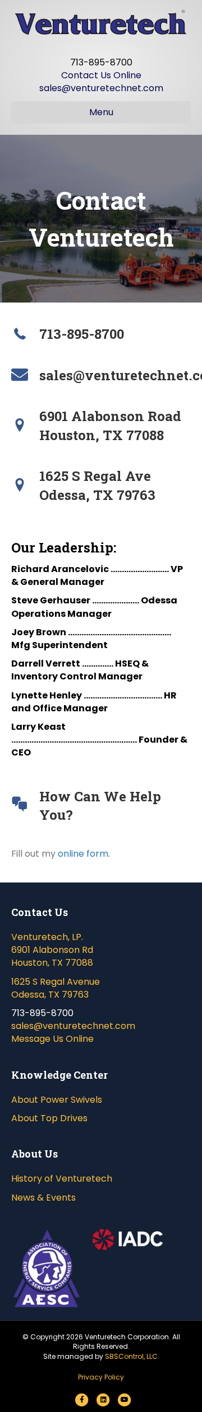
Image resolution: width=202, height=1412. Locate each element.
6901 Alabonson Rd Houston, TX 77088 (52, 956)
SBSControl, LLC (131, 1356)
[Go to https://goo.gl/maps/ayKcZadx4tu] (101, 426)
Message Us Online (52, 1038)
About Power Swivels (56, 1099)
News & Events (43, 1197)
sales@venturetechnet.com (101, 88)
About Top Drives (49, 1118)
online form (83, 853)
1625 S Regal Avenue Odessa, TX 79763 (55, 988)
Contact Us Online (101, 75)
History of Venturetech (61, 1178)
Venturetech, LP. (47, 937)
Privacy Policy (101, 1377)
